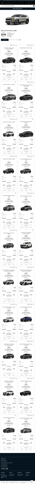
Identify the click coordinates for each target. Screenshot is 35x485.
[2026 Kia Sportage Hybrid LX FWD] (9, 60)
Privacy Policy (4, 482)
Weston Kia (2, 482)
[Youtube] (7, 468)
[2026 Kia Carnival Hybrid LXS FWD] (26, 356)
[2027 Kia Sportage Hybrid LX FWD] (26, 245)
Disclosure (20, 39)
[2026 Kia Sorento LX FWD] (9, 245)
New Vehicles (3, 474)
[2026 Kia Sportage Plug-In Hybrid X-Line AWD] (9, 282)
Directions (27, 475)
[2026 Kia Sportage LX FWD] (26, 171)
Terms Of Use (7, 482)
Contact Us (4, 460)
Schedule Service (11, 474)
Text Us (13, 79)
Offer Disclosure (9, 55)
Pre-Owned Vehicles (4, 475)
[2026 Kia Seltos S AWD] (9, 171)
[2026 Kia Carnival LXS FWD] (26, 319)
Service (10, 472)
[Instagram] (3, 468)
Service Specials (11, 475)
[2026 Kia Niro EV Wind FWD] (9, 208)
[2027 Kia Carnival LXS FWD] (9, 430)
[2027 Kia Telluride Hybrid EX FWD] (9, 393)
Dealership (28, 472)
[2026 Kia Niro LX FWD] (9, 97)
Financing (19, 472)
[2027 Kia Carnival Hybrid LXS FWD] (26, 430)
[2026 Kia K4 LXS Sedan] (26, 60)
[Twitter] (5, 468)
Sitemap (10, 482)
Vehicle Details (5, 39)
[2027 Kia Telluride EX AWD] (26, 393)
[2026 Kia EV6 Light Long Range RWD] (26, 97)
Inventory (3, 472)
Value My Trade (20, 475)
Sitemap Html (12, 482)
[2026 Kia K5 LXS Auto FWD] (26, 208)
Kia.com (19, 482)
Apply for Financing (20, 474)
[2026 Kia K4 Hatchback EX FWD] (26, 134)
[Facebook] (2, 468)
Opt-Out (17, 482)
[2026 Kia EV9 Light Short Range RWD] (9, 356)
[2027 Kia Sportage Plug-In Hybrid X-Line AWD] (26, 282)
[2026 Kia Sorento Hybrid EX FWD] (9, 319)
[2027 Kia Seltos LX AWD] (9, 134)
